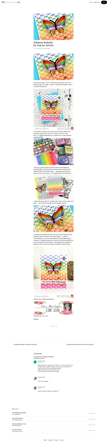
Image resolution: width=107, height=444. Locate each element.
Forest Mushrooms (17, 419)
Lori (38, 378)
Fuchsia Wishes (17, 430)
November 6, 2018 (41, 360)
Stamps (48, 48)
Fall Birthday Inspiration (19, 413)
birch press (40, 48)
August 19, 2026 (92, 419)
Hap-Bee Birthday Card (19, 424)
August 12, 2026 (92, 430)
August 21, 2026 (92, 413)
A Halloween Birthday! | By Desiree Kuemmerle (25, 344)
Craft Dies (45, 48)
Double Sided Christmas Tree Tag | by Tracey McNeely (80, 344)
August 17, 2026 (92, 424)
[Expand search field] (104, 2)
